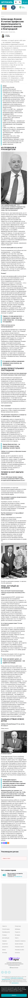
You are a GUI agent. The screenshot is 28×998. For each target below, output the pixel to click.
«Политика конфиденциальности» (14, 962)
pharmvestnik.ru (15, 982)
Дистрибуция (5, 937)
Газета (16, 937)
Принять (14, 995)
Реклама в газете (19, 946)
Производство (6, 932)
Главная (2, 16)
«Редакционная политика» (14, 965)
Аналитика (5, 943)
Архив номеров (19, 943)
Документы (5, 946)
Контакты (17, 952)
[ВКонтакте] (6, 843)
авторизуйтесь (18, 876)
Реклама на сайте (19, 949)
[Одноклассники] (8, 843)
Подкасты (17, 932)
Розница (4, 935)
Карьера (4, 940)
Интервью (17, 935)
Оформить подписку (20, 940)
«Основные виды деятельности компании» (14, 963)
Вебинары (17, 929)
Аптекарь (4, 952)
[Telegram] (2, 843)
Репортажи (18, 926)
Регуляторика (5, 929)
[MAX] (4, 843)
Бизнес (4, 949)
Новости (4, 926)
